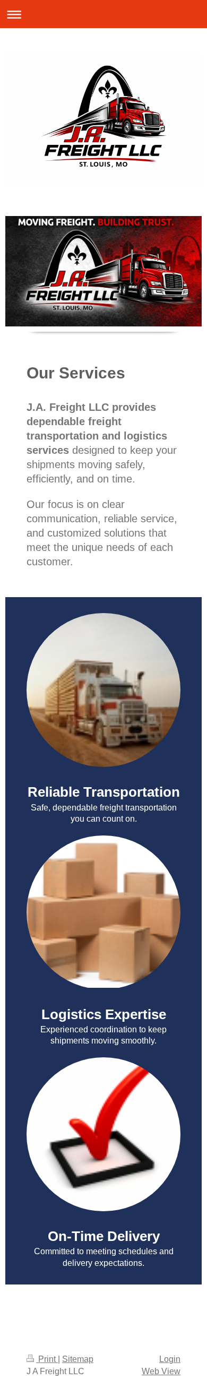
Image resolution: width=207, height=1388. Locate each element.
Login (169, 1359)
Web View (161, 1371)
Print (47, 1359)
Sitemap (77, 1359)
